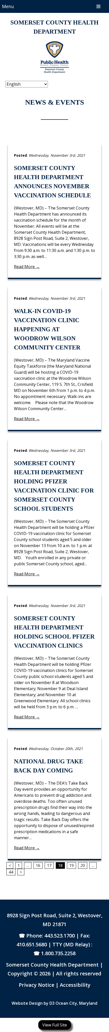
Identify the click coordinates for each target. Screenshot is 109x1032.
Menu (8, 6)
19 (71, 865)
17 (49, 865)
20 (82, 865)
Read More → (27, 266)
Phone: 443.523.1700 (50, 935)
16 (38, 865)
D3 (52, 1003)
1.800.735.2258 (58, 953)
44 (11, 872)
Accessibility (75, 984)
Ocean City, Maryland (76, 1003)
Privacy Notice (37, 984)
